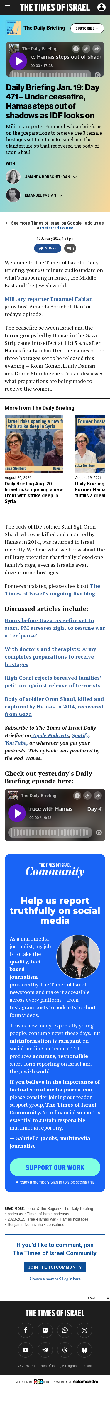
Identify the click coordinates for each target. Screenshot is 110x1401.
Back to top (96, 1297)
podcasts (15, 1214)
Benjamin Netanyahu (25, 1224)
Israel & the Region (42, 1208)
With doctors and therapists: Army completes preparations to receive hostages (50, 656)
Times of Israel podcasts (48, 1214)
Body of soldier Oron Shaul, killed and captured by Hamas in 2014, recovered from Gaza (54, 706)
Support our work (55, 1167)
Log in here (71, 1278)
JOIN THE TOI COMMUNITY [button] (55, 1267)
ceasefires (55, 1224)
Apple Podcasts (50, 735)
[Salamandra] (85, 1381)
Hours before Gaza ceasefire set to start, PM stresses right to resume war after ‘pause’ (55, 628)
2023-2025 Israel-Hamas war (32, 1219)
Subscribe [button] (84, 28)
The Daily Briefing (53, 408)
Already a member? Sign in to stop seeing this (55, 1181)
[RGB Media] (42, 1381)
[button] (101, 7)
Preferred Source (56, 228)
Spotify (80, 735)
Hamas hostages (74, 1219)
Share (51, 248)
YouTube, (16, 742)
